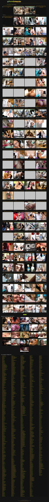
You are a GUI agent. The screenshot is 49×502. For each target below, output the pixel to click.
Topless (40, 422)
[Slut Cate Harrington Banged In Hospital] (30, 144)
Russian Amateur (31, 454)
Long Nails (22, 454)
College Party (3, 487)
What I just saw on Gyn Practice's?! (30, 242)
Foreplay (12, 446)
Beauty (3, 420)
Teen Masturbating (41, 404)
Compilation (3, 489)
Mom (21, 489)
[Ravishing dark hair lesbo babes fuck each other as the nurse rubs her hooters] (8, 175)
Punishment (31, 429)
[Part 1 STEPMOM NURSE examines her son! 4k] (19, 144)
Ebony (12, 400)
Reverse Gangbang (32, 446)
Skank (30, 489)
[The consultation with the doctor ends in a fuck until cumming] (8, 267)
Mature (21, 472)
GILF (11, 458)
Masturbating (22, 470)
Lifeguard (21, 447)
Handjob (21, 360)
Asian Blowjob (3, 392)
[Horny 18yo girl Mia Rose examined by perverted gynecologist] (19, 309)
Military (21, 483)
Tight (39, 412)
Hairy (21, 356)
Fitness (12, 440)
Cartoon (3, 465)
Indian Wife (22, 390)
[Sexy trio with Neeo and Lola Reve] (8, 134)
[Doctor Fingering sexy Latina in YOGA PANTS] (41, 124)
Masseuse (22, 468)
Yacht (39, 473)
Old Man (30, 375)
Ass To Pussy (3, 400)
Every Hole (12, 410)
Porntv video (41, 57)
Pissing (30, 406)
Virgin (39, 449)
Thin (39, 408)
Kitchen (21, 420)
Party (30, 392)
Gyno (11, 495)
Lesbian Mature (22, 439)
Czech (12, 377)
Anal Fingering (3, 377)
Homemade (22, 375)
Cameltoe (3, 462)
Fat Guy (12, 425)
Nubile (30, 367)
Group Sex (12, 493)
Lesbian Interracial (22, 437)
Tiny (39, 414)
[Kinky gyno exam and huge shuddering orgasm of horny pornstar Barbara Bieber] (30, 124)
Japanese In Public (22, 408)
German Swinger (13, 475)
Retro (30, 444)
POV (30, 385)
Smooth (40, 356)
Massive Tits (22, 469)
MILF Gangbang (22, 460)
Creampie (12, 356)
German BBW (12, 466)
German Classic (12, 468)
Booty (2, 446)
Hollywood (22, 373)
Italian (21, 397)
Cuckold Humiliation (13, 360)
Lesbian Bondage (22, 433)
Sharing (30, 474)
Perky (30, 396)
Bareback (3, 416)
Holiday (21, 372)
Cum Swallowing (13, 372)
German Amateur (13, 465)
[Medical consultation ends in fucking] (30, 165)
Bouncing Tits (3, 447)
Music (30, 358)
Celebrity (3, 468)
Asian (2, 389)
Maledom (21, 464)
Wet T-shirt (40, 460)
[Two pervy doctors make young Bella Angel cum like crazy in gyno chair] (19, 52)
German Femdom (13, 469)
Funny (12, 456)
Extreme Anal (12, 416)
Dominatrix (12, 390)
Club (2, 483)
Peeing (30, 393)
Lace (21, 423)
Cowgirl (3, 496)
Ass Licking (3, 398)
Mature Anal (22, 474)
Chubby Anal (3, 475)
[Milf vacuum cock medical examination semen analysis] (19, 93)
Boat (2, 442)
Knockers (21, 421)
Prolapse (31, 423)
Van (39, 446)
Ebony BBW (12, 402)
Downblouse (12, 394)
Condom (3, 490)
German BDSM (12, 467)
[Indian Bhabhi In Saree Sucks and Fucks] (19, 206)
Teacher (40, 399)
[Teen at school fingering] (30, 93)
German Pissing (12, 474)
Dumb (12, 397)
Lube (21, 456)
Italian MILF (22, 399)
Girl (11, 479)
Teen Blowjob (40, 402)
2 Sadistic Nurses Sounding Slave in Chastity (41, 252)
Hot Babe (21, 379)
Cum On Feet (12, 371)
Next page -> (25, 314)
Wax (39, 456)
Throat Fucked (40, 410)
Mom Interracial (22, 492)
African (3, 362)
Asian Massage (3, 395)
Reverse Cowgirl (31, 445)
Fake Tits (12, 421)
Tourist (39, 423)
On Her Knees (31, 377)
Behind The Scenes (4, 423)
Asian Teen (3, 396)
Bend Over (3, 424)
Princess (31, 421)
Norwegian (31, 366)
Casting (3, 466)
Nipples (30, 365)
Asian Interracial (3, 393)
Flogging (12, 442)
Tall (39, 396)
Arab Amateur (3, 387)
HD (11, 496)
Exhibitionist (12, 412)
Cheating (3, 470)
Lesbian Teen (22, 445)
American (3, 371)
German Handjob (13, 470)
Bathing (3, 418)
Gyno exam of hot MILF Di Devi (19, 98)
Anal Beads (3, 372)
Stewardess (40, 374)
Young (39, 475)
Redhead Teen (31, 442)
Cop (2, 491)
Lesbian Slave (22, 443)
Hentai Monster (22, 366)
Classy (2, 479)
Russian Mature (31, 456)
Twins (39, 435)
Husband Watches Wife (23, 387)
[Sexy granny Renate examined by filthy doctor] (41, 93)
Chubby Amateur (3, 474)
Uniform (40, 440)
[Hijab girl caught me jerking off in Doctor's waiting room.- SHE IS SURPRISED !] (8, 21)
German (12, 464)
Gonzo (12, 487)
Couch (2, 494)
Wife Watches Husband (41, 468)
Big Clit (3, 427)
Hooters (21, 377)
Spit (39, 369)
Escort (12, 408)
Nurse (30, 369)
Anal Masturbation (4, 379)
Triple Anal (40, 431)
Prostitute (31, 425)
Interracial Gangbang (23, 395)
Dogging (12, 387)
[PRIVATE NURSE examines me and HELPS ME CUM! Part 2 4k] (30, 288)
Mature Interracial (22, 477)
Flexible (12, 441)
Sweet (39, 390)
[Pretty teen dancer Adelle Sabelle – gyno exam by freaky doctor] (41, 309)
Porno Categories (9, 4)
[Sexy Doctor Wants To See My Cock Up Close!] (41, 134)
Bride (2, 450)
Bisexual (3, 433)
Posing (30, 418)
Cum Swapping (12, 373)
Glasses (12, 483)
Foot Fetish (12, 444)
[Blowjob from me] (30, 206)
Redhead (31, 441)
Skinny (30, 490)
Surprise (40, 387)
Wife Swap (40, 467)
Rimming (31, 448)
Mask (21, 467)
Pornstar (30, 417)
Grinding (12, 492)
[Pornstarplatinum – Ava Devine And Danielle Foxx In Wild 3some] (19, 21)
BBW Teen (3, 406)
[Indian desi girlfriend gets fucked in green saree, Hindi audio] (19, 124)
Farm (11, 423)
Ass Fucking (3, 397)
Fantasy (12, 422)
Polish (30, 414)
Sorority (40, 365)
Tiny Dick (40, 415)
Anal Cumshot (3, 375)
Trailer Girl (40, 424)
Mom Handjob (22, 491)
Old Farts (31, 374)
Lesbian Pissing (22, 442)
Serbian (30, 470)
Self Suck (31, 469)
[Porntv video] (41, 62)
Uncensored (40, 437)
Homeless (22, 374)
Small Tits (31, 496)
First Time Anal (12, 437)
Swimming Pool (40, 391)
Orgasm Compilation (32, 381)
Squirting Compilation (41, 373)
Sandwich (31, 460)
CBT (2, 460)
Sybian (39, 394)
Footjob (12, 445)
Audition (3, 402)
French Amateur (12, 450)
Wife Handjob (40, 465)
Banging (3, 415)
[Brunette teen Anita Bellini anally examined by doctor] (19, 288)
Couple (3, 495)
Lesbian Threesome (22, 446)
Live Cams (22, 450)
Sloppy (30, 493)
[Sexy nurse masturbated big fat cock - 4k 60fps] (8, 11)
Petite (30, 398)
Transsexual (40, 427)
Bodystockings (3, 443)
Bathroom (3, 419)
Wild (39, 469)
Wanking (40, 454)
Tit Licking (40, 417)
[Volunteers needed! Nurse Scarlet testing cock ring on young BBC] (30, 103)
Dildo (11, 381)
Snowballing (40, 358)
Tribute (39, 429)
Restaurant (31, 443)
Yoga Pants (40, 474)
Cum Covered (12, 362)
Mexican (21, 481)
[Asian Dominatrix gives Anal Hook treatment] (30, 31)
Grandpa (12, 490)
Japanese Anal (22, 406)
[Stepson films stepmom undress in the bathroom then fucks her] (30, 196)
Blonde (3, 439)
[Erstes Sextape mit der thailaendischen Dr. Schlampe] (8, 278)
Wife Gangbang (40, 464)
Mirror (21, 485)
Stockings (40, 375)
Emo (11, 406)
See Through (31, 466)
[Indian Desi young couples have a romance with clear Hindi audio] (41, 196)
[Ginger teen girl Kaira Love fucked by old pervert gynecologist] (8, 103)
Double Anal (12, 391)
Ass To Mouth (3, 399)
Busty (2, 454)
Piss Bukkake (31, 404)
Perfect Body (31, 395)
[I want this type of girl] (19, 165)
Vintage (40, 448)
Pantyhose (31, 390)
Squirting (40, 372)
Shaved (30, 475)
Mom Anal (22, 490)
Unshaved (40, 441)
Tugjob (39, 433)
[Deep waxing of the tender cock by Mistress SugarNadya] (41, 267)
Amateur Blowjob (3, 365)
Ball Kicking (3, 412)
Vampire (40, 445)
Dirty (11, 383)
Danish (12, 379)
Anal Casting (3, 373)
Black (2, 435)
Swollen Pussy (40, 393)
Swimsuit (40, 392)
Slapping (31, 491)
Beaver (3, 421)
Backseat (3, 410)
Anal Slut (3, 381)
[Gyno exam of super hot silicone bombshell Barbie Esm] (41, 216)
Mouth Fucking (22, 496)
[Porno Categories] (14, 1)
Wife (39, 462)
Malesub (21, 465)
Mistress (21, 487)
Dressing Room (12, 396)
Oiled (30, 373)
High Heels (22, 368)
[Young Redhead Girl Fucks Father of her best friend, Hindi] (8, 206)
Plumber (30, 410)
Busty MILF (3, 456)
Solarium (40, 362)
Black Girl (3, 437)
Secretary (31, 465)
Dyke (11, 399)
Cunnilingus (12, 374)
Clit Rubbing (3, 481)
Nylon (30, 370)
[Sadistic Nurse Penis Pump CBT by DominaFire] (30, 257)
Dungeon (12, 398)
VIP (39, 443)
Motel (21, 495)
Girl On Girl (12, 481)
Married (21, 466)
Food (11, 443)
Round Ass (31, 452)
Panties (30, 389)
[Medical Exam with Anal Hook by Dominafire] (41, 72)
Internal (21, 393)
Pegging (30, 394)
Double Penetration (13, 393)
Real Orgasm (31, 440)
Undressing (40, 439)
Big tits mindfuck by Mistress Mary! (8, 211)
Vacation (40, 444)
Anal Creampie (3, 374)
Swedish (40, 389)
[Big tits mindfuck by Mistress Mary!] (8, 216)
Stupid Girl (40, 385)
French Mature (12, 452)
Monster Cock (22, 494)
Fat (11, 424)
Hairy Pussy (22, 358)
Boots (2, 445)
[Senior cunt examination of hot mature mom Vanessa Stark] (19, 154)
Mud (30, 356)
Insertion (21, 392)
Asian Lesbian (3, 394)
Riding (30, 447)
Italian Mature (22, 400)
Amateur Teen (3, 368)
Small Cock (31, 495)
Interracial (22, 394)
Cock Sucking (3, 485)
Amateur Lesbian (3, 367)
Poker (30, 412)
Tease (39, 400)
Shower (30, 485)
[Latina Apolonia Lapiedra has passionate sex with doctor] (19, 278)
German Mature (12, 473)
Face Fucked (12, 418)
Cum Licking (12, 369)
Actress (3, 360)
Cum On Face (12, 370)
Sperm (39, 368)
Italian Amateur (22, 398)
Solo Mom (40, 364)
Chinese (3, 472)
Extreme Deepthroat (13, 417)
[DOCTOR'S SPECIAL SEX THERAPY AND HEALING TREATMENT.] (30, 72)
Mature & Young (22, 473)
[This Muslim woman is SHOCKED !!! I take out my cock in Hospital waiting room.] (30, 62)
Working (40, 470)
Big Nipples (3, 429)
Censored (3, 469)
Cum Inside (12, 368)
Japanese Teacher (22, 412)
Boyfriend (3, 448)
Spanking (40, 367)
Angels (3, 383)
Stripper (40, 381)
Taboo (39, 395)
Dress (12, 395)
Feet (11, 427)
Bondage (3, 444)
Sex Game (31, 471)
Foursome (12, 447)
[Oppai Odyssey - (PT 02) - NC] (30, 267)
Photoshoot (31, 400)
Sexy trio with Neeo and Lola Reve (8, 129)
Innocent (21, 391)
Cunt (11, 375)
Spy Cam (40, 371)
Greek (12, 491)
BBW (2, 404)
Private (30, 422)
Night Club (31, 364)
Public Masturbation (32, 427)
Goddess (12, 485)
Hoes (21, 371)
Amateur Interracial (4, 366)
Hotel (21, 381)
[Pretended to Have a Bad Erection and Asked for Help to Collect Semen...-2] (19, 31)
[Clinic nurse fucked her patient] (8, 52)
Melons (21, 479)
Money (21, 493)
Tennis (39, 406)
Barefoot (3, 417)
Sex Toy (30, 473)
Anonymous (3, 385)
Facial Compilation (13, 420)
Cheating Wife (3, 471)
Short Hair (31, 483)
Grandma (12, 489)
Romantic (31, 450)
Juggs (21, 417)
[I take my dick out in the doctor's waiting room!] (30, 298)
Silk (30, 487)
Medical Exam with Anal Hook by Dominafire (41, 67)
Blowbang (3, 440)
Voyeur (39, 452)
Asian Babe (3, 391)
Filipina (12, 433)
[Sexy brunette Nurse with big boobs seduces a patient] (8, 144)
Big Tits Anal (3, 431)
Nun (30, 368)
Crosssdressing (12, 358)
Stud (39, 383)
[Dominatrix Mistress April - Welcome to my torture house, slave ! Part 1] (19, 257)
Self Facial (31, 467)
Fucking (12, 454)
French (12, 449)
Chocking (3, 473)
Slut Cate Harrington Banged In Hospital (30, 139)
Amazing (3, 370)
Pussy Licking (31, 433)
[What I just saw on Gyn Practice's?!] (30, 247)
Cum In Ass (12, 366)
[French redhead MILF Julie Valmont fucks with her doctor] (19, 298)
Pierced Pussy (31, 402)
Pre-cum (30, 419)
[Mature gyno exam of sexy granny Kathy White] (8, 31)
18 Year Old (3, 356)
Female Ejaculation (13, 429)
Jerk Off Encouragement (23, 415)
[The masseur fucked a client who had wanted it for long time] (8, 309)
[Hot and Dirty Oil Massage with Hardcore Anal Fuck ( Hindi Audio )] (8, 257)
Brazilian (3, 449)
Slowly (30, 494)
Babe (2, 408)
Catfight (3, 467)
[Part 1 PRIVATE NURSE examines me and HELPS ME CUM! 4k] (41, 288)
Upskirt (39, 442)
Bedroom (3, 422)
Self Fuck (31, 468)
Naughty (30, 362)
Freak (11, 448)
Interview (21, 396)
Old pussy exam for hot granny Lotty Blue (8, 293)
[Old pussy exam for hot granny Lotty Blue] (8, 298)
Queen (30, 437)
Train (39, 425)
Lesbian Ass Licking (22, 431)
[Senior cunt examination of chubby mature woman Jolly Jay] (30, 309)
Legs (21, 429)
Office (30, 372)
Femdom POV (12, 431)
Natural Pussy (31, 360)
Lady (21, 424)
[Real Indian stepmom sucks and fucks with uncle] (19, 196)
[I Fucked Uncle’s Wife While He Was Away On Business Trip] (8, 165)
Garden (12, 462)
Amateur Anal (3, 364)
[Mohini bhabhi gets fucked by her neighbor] (30, 175)
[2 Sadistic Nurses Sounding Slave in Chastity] (41, 257)
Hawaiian (21, 364)
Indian (21, 389)
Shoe (30, 481)
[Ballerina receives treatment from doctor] (41, 31)
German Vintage (13, 477)
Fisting (12, 439)
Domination (12, 389)
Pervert (30, 397)
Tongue (40, 421)
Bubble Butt (3, 452)
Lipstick (21, 449)
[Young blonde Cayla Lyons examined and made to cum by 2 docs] (8, 62)
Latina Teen (22, 427)
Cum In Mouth (12, 367)
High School (22, 369)
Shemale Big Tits (31, 479)
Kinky (21, 419)
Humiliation (22, 385)
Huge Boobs (22, 383)
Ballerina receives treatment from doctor (41, 26)
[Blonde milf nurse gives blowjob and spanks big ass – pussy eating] (41, 298)
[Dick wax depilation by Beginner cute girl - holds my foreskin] (41, 11)
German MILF (12, 472)
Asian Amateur (3, 390)
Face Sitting (12, 419)
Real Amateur (31, 439)
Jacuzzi (21, 404)
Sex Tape (31, 472)
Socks (39, 360)
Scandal (30, 462)
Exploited (12, 414)
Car (2, 464)
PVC (30, 387)
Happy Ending (22, 362)
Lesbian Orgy (22, 441)
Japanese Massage (22, 410)
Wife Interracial (40, 466)
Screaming (31, 464)
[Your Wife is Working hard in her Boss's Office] (8, 93)
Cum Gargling (12, 365)
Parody (30, 391)
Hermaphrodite (22, 367)
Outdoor (30, 383)
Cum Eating (12, 364)
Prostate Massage (31, 424)
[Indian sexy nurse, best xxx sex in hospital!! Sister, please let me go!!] (8, 154)
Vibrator (40, 447)
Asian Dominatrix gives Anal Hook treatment (30, 26)
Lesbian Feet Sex (22, 435)
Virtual (39, 450)
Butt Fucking (3, 458)
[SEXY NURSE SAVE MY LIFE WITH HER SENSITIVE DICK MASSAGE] (30, 82)
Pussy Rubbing (31, 435)
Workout (40, 471)
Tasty (39, 397)
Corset (2, 492)
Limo (21, 448)
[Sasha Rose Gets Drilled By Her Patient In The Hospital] (19, 267)
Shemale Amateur (31, 477)
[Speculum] (8, 196)
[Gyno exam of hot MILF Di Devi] (19, 103)
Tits (39, 419)
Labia (21, 422)
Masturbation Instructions (23, 471)
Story (39, 377)
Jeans (21, 414)
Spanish (40, 366)
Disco (11, 385)
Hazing (21, 365)
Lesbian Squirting (22, 444)
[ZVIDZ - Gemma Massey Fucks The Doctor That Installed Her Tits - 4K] (19, 216)
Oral (30, 379)
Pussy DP (31, 431)
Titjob (39, 418)
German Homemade (13, 471)
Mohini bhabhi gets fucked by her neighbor (30, 170)
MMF (21, 462)
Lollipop (21, 452)
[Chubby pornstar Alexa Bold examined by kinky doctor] (8, 288)
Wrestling (40, 472)
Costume (3, 493)
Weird (39, 458)
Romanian (31, 449)
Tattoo (39, 398)
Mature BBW (22, 475)
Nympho (30, 371)
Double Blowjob (12, 392)
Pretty (30, 420)
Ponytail (30, 415)
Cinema (3, 477)
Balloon (3, 414)
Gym (11, 494)
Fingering (12, 435)
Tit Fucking (40, 416)
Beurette (3, 425)
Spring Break (40, 370)
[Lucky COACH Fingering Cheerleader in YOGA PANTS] (30, 154)
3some (2, 358)
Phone (30, 399)
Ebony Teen (12, 404)
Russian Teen (31, 458)
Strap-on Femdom (41, 379)
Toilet (39, 420)
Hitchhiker (22, 370)
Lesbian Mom (22, 440)
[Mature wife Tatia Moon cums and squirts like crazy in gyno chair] (8, 72)
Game (12, 460)
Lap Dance (22, 425)
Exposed (12, 415)
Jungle (21, 418)
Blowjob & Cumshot (4, 441)
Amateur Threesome (4, 369)
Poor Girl (31, 416)
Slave (30, 492)
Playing (30, 408)
